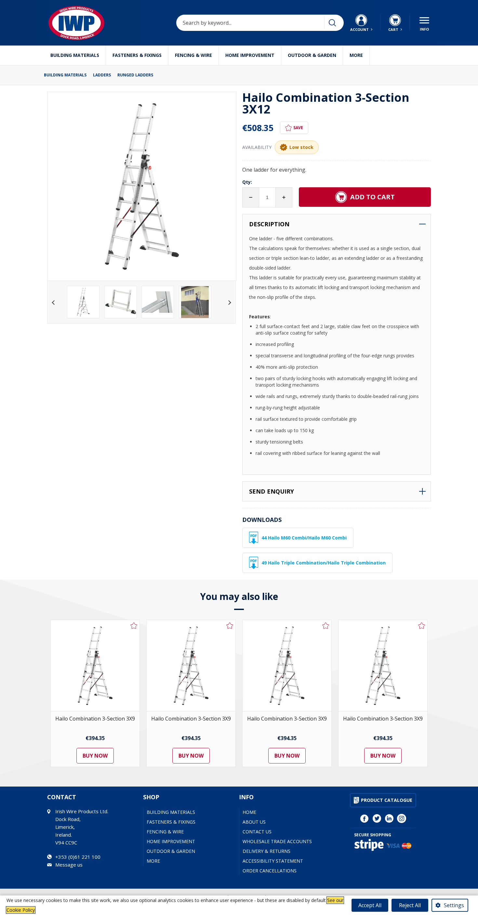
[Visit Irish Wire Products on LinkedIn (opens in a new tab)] (389, 818)
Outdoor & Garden (312, 55)
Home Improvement (249, 55)
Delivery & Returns (266, 851)
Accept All (369, 905)
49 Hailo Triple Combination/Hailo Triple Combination (323, 563)
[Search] (332, 23)
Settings (454, 905)
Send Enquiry (271, 491)
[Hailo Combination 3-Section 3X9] (95, 665)
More (356, 55)
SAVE (298, 127)
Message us (69, 864)
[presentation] (53, 302)
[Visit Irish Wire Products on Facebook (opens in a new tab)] (364, 818)
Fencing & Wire (193, 55)
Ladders (102, 75)
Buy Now (95, 755)
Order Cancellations (270, 871)
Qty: (247, 182)
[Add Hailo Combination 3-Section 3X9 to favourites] (134, 626)
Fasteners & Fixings (137, 55)
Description (269, 224)
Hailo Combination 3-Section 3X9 (95, 718)
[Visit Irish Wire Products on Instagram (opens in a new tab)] (401, 818)
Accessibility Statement (273, 861)
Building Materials (74, 55)
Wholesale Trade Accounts (277, 841)
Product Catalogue (386, 800)
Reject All (410, 905)
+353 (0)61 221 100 (77, 857)
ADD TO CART (372, 196)
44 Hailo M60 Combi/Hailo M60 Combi (304, 538)
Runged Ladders (135, 75)
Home (249, 812)
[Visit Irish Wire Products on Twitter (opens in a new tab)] (376, 818)
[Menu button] (424, 23)
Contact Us (257, 832)
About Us (254, 822)
